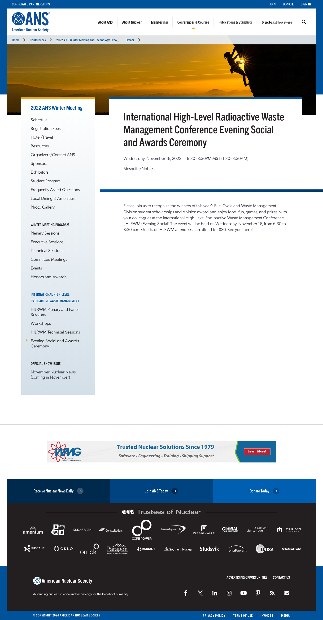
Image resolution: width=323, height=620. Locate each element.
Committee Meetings (49, 259)
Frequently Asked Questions (55, 189)
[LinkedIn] (215, 593)
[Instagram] (229, 593)
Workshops (41, 323)
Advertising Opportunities (247, 577)
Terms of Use (243, 615)
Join (272, 4)
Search (304, 22)
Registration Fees (46, 128)
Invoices (267, 615)
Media (285, 615)
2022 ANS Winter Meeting (57, 107)
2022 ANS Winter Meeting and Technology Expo (86, 40)
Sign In (306, 4)
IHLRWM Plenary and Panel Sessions (55, 311)
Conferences (38, 40)
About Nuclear (132, 22)
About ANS (105, 22)
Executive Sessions (47, 241)
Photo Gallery (43, 207)
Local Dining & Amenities (52, 198)
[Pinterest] (258, 593)
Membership (159, 22)
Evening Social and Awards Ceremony (55, 343)
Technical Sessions (47, 250)
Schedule (39, 119)
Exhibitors (39, 172)
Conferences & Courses (193, 22)
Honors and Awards (48, 276)
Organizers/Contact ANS (53, 154)
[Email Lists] (287, 593)
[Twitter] (200, 593)
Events (130, 40)
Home (15, 40)
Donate (288, 4)
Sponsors (39, 163)
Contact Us (281, 577)
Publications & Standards (235, 22)
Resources (40, 145)
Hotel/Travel (42, 137)
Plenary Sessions (45, 232)
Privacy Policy (214, 615)
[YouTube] (243, 593)
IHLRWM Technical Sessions (55, 331)
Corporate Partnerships (31, 4)
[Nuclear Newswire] (272, 593)
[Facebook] (186, 593)
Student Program (46, 180)
